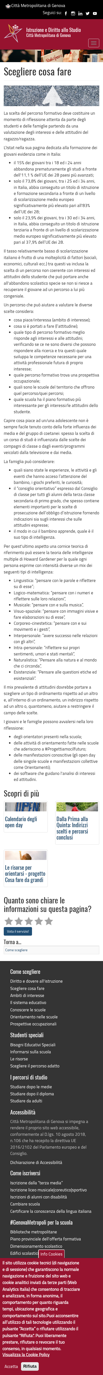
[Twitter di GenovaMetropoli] (87, 12)
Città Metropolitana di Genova (38, 5)
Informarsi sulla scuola (30, 1052)
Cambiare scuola (25, 1204)
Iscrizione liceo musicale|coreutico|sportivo (48, 1190)
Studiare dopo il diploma (32, 1094)
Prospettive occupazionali (33, 1024)
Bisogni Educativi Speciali (33, 1045)
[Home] (13, 34)
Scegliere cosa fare (27, 988)
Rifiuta (29, 1366)
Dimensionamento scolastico (36, 1246)
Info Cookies (51, 1254)
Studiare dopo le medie (31, 1087)
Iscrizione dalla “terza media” (36, 1183)
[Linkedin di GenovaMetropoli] (80, 12)
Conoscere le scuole (28, 1010)
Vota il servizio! (18, 931)
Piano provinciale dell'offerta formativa (45, 1239)
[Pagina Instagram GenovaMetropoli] (73, 12)
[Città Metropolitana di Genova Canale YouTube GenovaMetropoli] (95, 12)
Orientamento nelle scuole (34, 1017)
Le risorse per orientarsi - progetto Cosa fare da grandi (25, 874)
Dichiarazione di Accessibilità (36, 1162)
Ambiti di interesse (27, 995)
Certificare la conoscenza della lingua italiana (51, 1211)
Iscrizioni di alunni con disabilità (38, 1197)
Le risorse (19, 1059)
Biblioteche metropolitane (33, 1232)
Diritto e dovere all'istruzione (36, 981)
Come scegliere (16, 949)
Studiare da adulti (26, 1101)
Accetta (11, 1366)
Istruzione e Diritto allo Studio (53, 32)
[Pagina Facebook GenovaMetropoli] (66, 12)
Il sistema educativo (28, 1002)
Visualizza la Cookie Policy (26, 1354)
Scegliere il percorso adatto (35, 1066)
